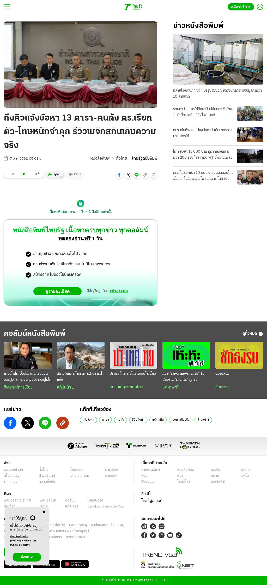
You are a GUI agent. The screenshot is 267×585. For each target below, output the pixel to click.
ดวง (144, 476)
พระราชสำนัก (13, 470)
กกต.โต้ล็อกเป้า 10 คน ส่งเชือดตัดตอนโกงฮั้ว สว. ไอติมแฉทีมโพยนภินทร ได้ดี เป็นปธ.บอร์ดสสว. (203, 176)
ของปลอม (222, 374)
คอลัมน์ (216, 470)
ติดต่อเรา (55, 537)
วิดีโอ (245, 476)
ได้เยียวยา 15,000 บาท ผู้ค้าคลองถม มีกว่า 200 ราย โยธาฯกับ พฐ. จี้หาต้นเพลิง (202, 155)
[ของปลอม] (239, 355)
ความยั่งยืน (47, 482)
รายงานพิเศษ (151, 470)
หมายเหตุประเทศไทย (126, 387)
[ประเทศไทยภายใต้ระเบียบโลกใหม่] (133, 355)
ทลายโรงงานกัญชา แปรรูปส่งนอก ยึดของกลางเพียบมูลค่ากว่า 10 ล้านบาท (217, 94)
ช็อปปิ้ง (147, 494)
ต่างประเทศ (47, 476)
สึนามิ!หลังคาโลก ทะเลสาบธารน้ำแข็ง (80, 377)
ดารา (105, 419)
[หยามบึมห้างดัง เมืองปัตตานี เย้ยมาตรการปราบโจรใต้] (250, 134)
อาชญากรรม (80, 476)
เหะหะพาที (170, 387)
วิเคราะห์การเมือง (18, 387)
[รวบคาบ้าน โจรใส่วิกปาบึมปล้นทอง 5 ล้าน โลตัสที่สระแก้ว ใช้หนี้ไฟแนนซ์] (250, 113)
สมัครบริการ (242, 7)
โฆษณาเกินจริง (181, 419)
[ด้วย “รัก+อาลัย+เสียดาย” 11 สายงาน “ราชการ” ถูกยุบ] (186, 355)
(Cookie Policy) (20, 545)
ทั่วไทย (121, 159)
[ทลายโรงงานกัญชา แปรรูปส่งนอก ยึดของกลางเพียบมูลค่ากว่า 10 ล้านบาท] (218, 59)
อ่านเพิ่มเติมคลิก (20, 538)
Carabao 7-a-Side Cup (105, 507)
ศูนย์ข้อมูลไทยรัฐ (102, 525)
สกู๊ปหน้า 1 (65, 387)
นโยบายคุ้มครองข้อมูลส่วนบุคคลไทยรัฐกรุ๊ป (58, 531)
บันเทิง (245, 470)
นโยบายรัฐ (11, 476)
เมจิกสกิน (158, 419)
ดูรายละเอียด (59, 291)
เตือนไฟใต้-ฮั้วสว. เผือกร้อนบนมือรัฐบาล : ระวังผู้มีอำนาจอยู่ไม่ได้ (27, 377)
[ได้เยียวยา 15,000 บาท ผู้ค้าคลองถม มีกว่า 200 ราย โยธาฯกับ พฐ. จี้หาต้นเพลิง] (250, 156)
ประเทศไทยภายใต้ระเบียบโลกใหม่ (133, 374)
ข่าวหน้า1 (203, 419)
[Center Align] (44, 512)
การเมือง (111, 470)
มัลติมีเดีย (218, 482)
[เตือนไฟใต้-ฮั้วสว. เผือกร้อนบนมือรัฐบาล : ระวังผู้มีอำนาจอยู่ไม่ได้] (28, 355)
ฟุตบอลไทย (48, 501)
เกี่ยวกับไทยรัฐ (54, 525)
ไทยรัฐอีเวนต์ (151, 501)
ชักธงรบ (222, 387)
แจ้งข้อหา (88, 419)
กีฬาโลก (10, 507)
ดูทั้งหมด (249, 334)
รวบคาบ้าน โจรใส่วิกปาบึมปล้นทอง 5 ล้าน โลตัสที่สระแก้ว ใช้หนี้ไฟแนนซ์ (202, 112)
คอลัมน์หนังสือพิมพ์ (34, 334)
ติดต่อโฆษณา (75, 537)
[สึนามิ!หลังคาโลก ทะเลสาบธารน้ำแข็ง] (81, 355)
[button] (119, 174)
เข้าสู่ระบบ (118, 291)
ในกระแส (77, 470)
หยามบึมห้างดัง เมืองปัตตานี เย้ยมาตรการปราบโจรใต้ (202, 133)
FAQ (121, 525)
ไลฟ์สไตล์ (184, 482)
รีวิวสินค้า (138, 419)
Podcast (148, 482)
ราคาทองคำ (12, 482)
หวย (180, 476)
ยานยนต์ (111, 476)
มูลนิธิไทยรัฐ (78, 525)
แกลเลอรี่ (71, 507)
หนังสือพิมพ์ (100, 159)
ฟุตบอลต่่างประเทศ (17, 501)
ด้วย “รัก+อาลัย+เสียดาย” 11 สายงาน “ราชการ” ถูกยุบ (183, 377)
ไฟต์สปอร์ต (95, 501)
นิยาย (215, 476)
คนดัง (120, 419)
